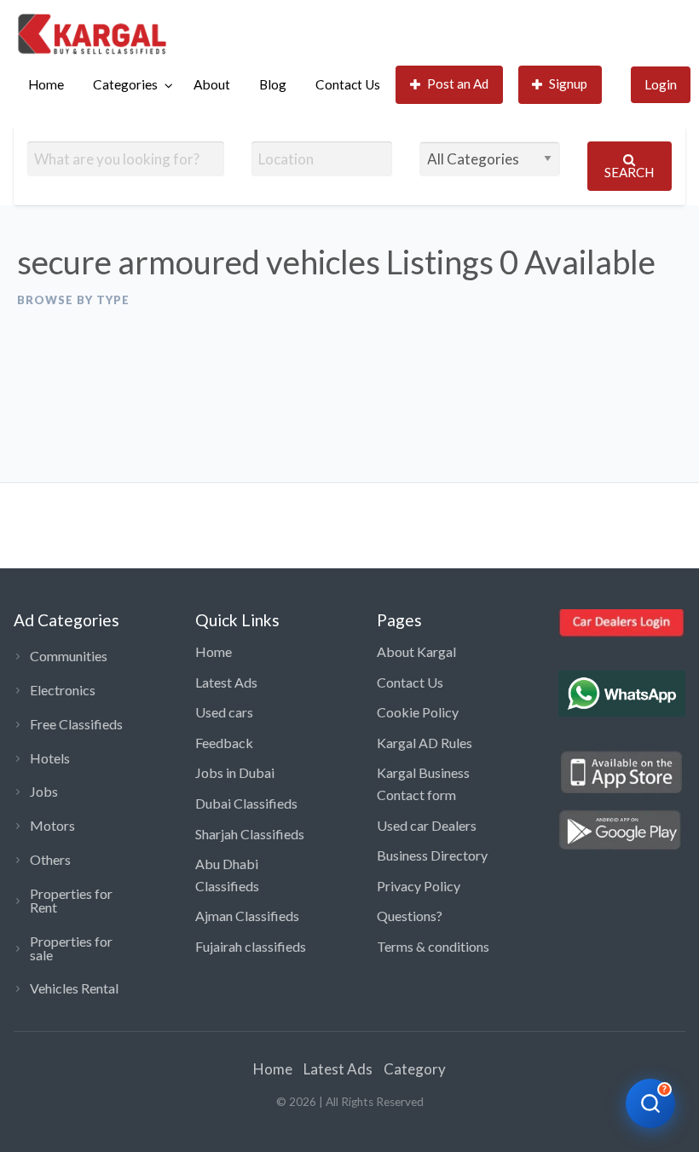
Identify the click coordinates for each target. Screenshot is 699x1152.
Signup (568, 83)
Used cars (224, 712)
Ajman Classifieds (247, 915)
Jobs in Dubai (234, 772)
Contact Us (347, 84)
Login (660, 84)
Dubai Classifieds (246, 803)
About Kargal (416, 651)
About (212, 84)
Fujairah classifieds (250, 946)
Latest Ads (226, 682)
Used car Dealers (427, 825)
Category (415, 1069)
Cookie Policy (418, 712)
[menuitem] (46, 84)
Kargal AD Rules (424, 742)
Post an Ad (457, 83)
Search (629, 172)
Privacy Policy (418, 886)
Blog (272, 84)
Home (46, 84)
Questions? (409, 915)
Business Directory (432, 855)
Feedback (224, 742)
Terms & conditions (433, 946)
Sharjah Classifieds (249, 834)
